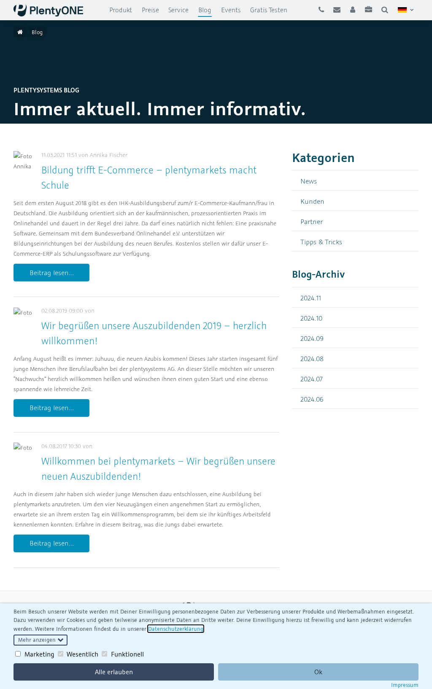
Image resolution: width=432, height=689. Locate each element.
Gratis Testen (268, 9)
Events (231, 9)
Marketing (39, 654)
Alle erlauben (114, 671)
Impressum (404, 684)
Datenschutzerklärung (175, 628)
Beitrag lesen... (52, 272)
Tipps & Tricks (321, 241)
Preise (150, 9)
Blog (207, 9)
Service (178, 9)
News (308, 180)
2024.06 (312, 398)
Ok (318, 671)
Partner (311, 221)
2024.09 (312, 338)
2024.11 (310, 297)
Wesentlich (82, 654)
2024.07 (311, 378)
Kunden (312, 201)
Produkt (120, 9)
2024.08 (312, 358)
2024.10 (311, 317)
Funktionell (127, 654)
